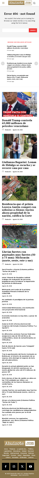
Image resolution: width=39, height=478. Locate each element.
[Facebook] (5, 466)
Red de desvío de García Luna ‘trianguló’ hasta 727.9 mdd (18, 347)
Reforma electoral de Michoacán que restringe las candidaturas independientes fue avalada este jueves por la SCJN (19, 410)
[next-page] (36, 63)
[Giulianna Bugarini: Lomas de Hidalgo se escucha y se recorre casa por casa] (19, 146)
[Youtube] (30, 466)
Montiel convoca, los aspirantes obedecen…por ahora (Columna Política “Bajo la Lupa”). (17, 420)
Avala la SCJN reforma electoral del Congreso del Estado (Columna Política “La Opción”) (19, 326)
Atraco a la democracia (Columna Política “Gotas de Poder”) (18, 401)
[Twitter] (22, 466)
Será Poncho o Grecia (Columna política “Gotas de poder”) (18, 270)
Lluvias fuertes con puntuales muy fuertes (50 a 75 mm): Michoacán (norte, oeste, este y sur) (17, 77)
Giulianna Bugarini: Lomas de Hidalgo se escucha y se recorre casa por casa (19, 55)
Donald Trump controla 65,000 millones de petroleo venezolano (17, 47)
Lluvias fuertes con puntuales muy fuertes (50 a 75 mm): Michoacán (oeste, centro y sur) (19, 392)
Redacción (8, 130)
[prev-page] (3, 63)
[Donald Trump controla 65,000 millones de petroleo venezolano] (19, 104)
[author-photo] (3, 130)
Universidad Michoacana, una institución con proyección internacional (18, 309)
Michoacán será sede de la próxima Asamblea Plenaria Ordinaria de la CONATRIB (16, 291)
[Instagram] (14, 466)
